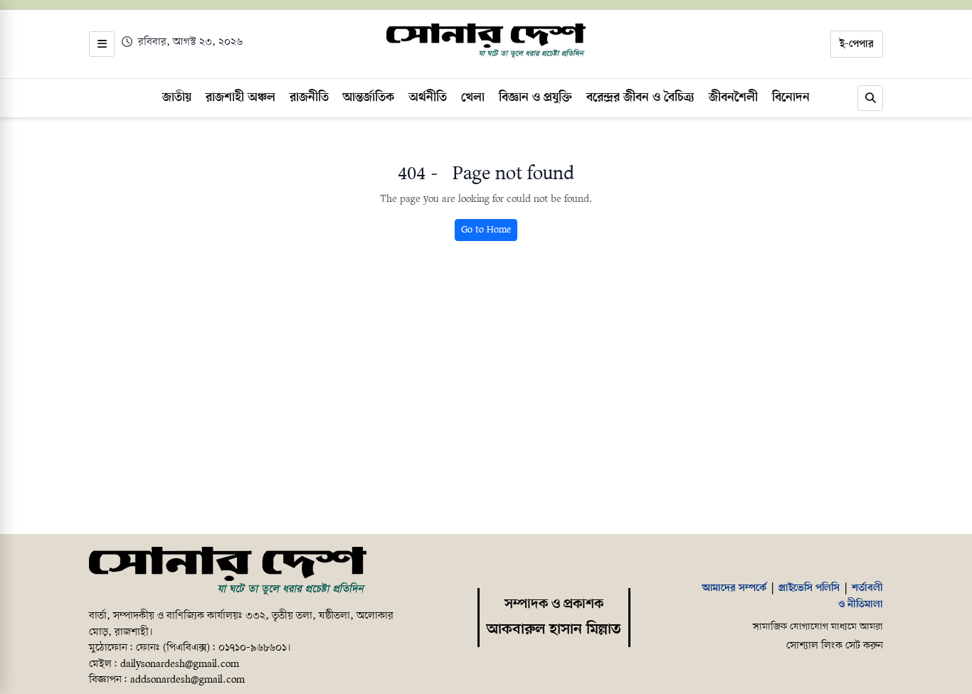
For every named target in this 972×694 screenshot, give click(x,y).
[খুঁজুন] (870, 98)
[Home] (227, 572)
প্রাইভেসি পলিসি (809, 588)
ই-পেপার (857, 44)
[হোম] (486, 41)
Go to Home (486, 230)
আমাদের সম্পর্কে (734, 588)
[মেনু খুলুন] (102, 44)
